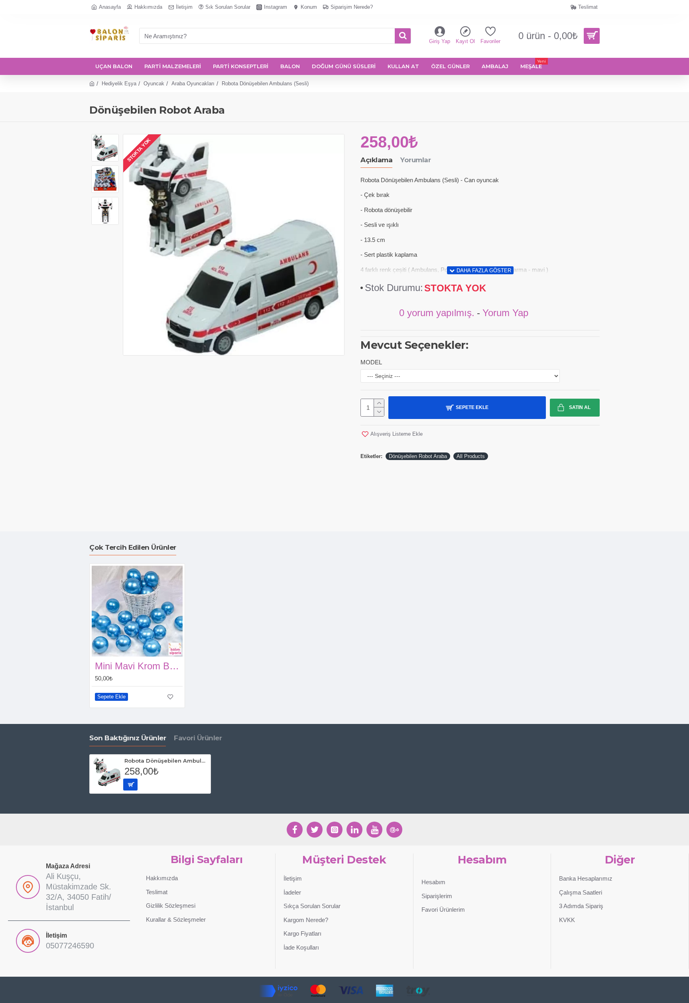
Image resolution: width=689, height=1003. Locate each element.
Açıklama (376, 160)
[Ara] (403, 35)
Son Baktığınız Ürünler (127, 738)
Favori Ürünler (198, 738)
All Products (471, 456)
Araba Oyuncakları (193, 84)
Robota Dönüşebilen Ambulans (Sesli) (166, 760)
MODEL (371, 362)
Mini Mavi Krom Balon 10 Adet (139, 666)
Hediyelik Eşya (119, 84)
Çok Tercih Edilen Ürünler (132, 547)
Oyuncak (154, 84)
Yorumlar (415, 160)
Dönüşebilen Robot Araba (418, 456)
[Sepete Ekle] (130, 785)
